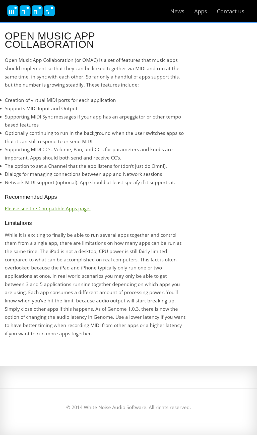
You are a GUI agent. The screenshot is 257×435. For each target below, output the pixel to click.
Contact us (230, 11)
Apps (200, 11)
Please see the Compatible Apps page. (48, 208)
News (177, 11)
